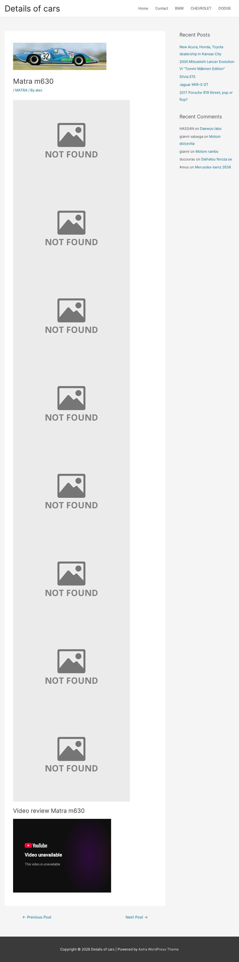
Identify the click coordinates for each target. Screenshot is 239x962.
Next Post (137, 917)
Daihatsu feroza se (216, 159)
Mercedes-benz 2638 (213, 167)
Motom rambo (207, 151)
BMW (179, 8)
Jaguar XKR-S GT (193, 84)
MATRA (21, 90)
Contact (161, 8)
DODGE (224, 8)
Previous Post (36, 917)
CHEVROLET (201, 8)
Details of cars (32, 8)
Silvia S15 (187, 76)
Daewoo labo (210, 128)
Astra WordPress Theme (158, 949)
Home (143, 8)
